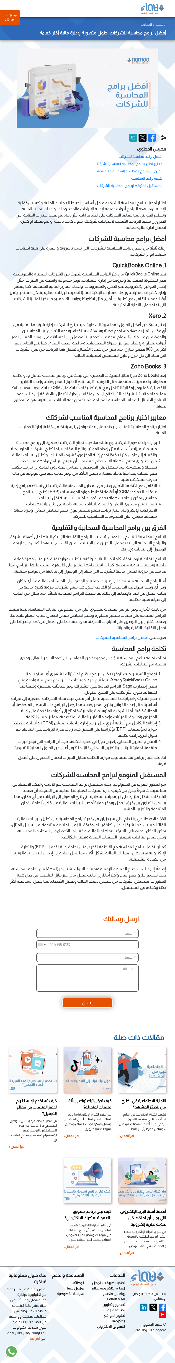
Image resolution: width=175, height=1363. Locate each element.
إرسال (87, 1002)
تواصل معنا (75, 1288)
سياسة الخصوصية (70, 1294)
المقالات (146, 24)
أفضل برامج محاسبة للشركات (140, 156)
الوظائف (78, 1283)
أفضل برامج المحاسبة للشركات (122, 637)
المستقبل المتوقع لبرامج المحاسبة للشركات (129, 186)
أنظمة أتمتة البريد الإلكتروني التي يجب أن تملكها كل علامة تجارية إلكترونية (143, 1217)
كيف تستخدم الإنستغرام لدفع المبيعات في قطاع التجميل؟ (36, 1107)
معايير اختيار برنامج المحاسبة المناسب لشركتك (128, 164)
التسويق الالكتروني (111, 1326)
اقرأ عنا (35, 1338)
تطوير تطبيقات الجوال (108, 1283)
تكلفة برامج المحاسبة (146, 178)
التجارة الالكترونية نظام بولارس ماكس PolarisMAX (108, 1293)
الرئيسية (161, 24)
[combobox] (41, 944)
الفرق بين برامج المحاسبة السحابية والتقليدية (129, 171)
